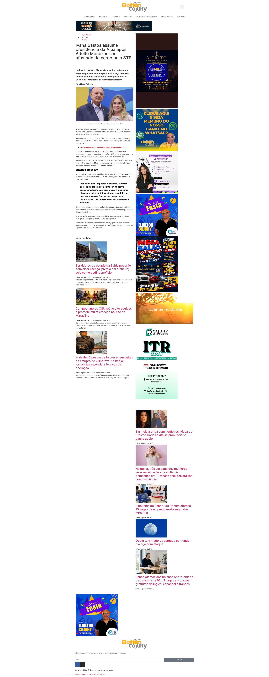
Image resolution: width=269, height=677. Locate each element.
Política (85, 40)
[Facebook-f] (77, 664)
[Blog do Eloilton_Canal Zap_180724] (157, 150)
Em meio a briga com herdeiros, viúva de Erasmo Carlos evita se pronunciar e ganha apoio (164, 435)
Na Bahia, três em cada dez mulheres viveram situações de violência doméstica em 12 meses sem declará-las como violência (164, 474)
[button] (182, 7)
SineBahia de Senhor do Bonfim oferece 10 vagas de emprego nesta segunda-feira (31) (163, 509)
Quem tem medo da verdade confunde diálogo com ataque (162, 542)
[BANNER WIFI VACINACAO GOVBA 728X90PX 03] (114, 30)
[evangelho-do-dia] (164, 323)
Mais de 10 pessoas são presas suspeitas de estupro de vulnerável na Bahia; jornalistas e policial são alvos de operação (104, 363)
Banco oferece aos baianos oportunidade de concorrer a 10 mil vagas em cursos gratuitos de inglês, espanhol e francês (164, 580)
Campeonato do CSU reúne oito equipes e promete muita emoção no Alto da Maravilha (104, 312)
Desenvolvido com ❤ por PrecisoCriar (90, 674)
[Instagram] (82, 664)
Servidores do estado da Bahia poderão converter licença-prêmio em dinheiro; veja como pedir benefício (103, 269)
